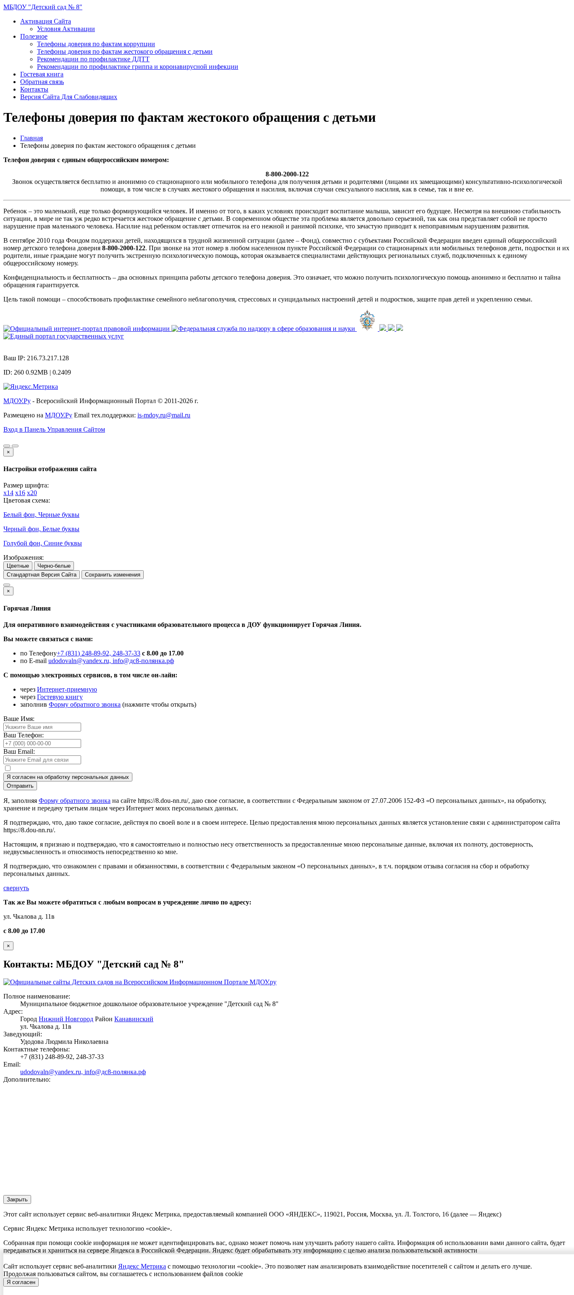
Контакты (34, 89)
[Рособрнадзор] (264, 328)
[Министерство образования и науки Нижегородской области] (399, 328)
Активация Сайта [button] (45, 21)
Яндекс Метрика (142, 1266)
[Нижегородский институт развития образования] (392, 328)
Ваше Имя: (18, 718)
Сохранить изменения (112, 574)
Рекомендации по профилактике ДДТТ (93, 59)
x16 (20, 492)
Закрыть (17, 1199)
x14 (8, 492)
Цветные (18, 566)
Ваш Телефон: (23, 735)
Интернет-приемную (67, 689)
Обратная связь (42, 81)
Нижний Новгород (66, 1018)
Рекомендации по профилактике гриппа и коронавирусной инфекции (137, 66)
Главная (31, 138)
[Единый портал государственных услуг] (63, 336)
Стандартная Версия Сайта (41, 574)
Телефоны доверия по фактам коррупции (96, 43)
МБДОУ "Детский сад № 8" (42, 6)
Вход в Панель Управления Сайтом (54, 429)
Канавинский (133, 1018)
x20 (32, 492)
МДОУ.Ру (17, 400)
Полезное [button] (33, 36)
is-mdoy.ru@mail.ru (163, 415)
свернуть (16, 887)
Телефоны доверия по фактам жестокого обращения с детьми (125, 51)
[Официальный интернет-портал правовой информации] (87, 328)
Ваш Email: (19, 751)
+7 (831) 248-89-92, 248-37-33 (98, 653)
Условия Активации (66, 28)
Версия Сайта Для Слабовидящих (68, 96)
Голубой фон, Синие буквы (42, 543)
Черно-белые (54, 566)
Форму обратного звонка (85, 704)
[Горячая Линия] (6, 585)
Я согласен (21, 1282)
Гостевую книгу (60, 696)
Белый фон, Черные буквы (41, 514)
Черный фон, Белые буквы (41, 528)
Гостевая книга (41, 74)
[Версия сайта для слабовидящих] (6, 446)
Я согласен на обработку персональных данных (68, 777)
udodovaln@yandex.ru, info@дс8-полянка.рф (111, 660)
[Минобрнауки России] (383, 328)
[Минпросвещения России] (368, 328)
